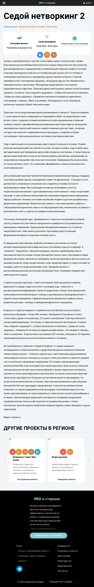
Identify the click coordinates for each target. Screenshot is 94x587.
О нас (19, 546)
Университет (64, 546)
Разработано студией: (61, 581)
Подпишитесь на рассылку (48, 536)
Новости (22, 561)
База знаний (64, 556)
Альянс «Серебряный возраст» (34, 551)
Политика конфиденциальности (43, 529)
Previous (6, 459)
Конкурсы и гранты (68, 551)
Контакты (63, 571)
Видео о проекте (12, 417)
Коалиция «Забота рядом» (31, 556)
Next (87, 459)
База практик (64, 561)
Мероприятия (65, 566)
